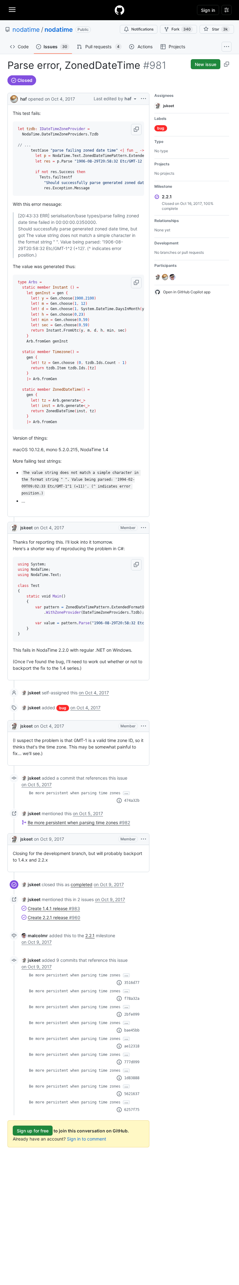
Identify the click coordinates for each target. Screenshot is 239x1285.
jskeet (26, 527)
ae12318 (131, 1046)
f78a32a (131, 998)
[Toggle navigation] (12, 9)
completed (81, 884)
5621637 (131, 1094)
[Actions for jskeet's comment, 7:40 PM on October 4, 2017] (143, 527)
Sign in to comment (86, 1138)
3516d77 (131, 982)
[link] (30, 692)
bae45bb (131, 1030)
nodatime (26, 29)
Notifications (142, 29)
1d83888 (131, 1078)
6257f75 (131, 1110)
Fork (181, 29)
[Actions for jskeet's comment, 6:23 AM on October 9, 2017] (143, 839)
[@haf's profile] (14, 98)
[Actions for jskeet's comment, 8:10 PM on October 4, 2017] (143, 726)
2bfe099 (131, 1014)
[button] (136, 129)
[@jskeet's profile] (14, 527)
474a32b (131, 800)
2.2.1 (90, 935)
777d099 (131, 1062)
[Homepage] (119, 10)
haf (23, 99)
